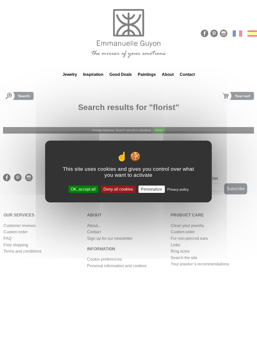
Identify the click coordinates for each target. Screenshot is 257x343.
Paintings (147, 74)
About (168, 74)
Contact (187, 74)
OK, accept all (83, 189)
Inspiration (93, 74)
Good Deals (120, 74)
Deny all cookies (118, 189)
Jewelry (69, 74)
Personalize (151, 189)
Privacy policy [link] (178, 189)
